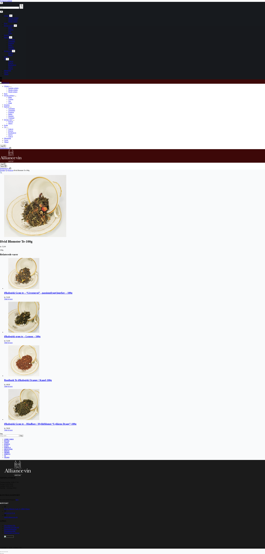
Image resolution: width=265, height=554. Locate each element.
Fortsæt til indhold (6, 1)
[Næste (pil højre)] (3, 553)
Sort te (10, 135)
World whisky (12, 92)
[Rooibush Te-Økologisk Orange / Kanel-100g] (23, 376)
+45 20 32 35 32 (9, 513)
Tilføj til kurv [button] (8, 299)
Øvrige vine (8, 120)
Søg (1, 434)
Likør (10, 103)
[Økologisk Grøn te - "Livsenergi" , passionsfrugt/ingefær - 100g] (23, 288)
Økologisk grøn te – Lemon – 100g (22, 336)
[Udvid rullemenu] (10, 107)
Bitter (10, 97)
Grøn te (10, 129)
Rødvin (6, 107)
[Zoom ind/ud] (1, 551)
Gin (9, 101)
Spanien (11, 116)
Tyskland (11, 118)
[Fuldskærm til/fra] (3, 551)
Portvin (10, 121)
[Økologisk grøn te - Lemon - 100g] (23, 332)
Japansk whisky (13, 88)
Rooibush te (12, 133)
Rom (5, 94)
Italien (10, 114)
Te (5, 127)
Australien (11, 110)
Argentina (11, 108)
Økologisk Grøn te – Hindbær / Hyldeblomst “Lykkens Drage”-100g (40, 424)
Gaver (6, 140)
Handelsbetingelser (10, 529)
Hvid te (10, 131)
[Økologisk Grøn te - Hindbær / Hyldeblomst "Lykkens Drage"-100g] (23, 419)
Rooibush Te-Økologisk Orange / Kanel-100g (28, 380)
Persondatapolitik (9, 531)
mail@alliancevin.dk (11, 517)
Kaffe (6, 125)
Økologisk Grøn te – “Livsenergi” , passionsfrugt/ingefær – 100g (38, 292)
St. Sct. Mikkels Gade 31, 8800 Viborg (17, 509)
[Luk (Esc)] (7, 551)
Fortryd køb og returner (11, 533)
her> (17, 500)
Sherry (10, 123)
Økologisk (7, 138)
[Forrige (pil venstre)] (1, 553)
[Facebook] (1, 81)
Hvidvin (7, 105)
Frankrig (11, 112)
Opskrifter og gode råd (11, 527)
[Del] (5, 551)
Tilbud (6, 142)
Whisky (6, 86)
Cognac (10, 99)
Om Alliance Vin (9, 525)
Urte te (10, 136)
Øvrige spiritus (9, 95)
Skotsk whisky (13, 90)
